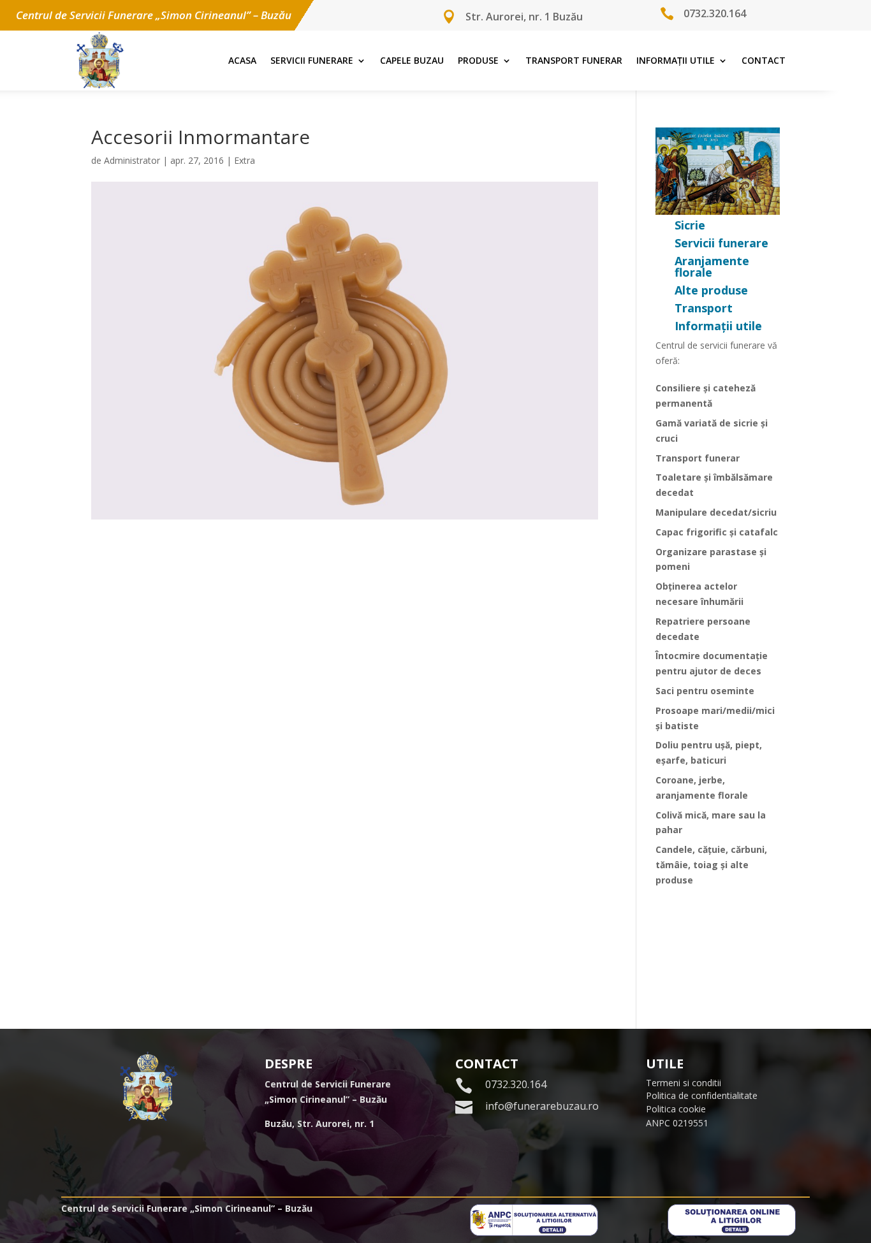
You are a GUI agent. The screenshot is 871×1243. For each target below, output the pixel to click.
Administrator (132, 160)
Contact (764, 60)
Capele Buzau (412, 60)
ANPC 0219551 (677, 1123)
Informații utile (675, 60)
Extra (244, 160)
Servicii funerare (311, 60)
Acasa (242, 60)
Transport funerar (573, 60)
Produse (478, 60)
